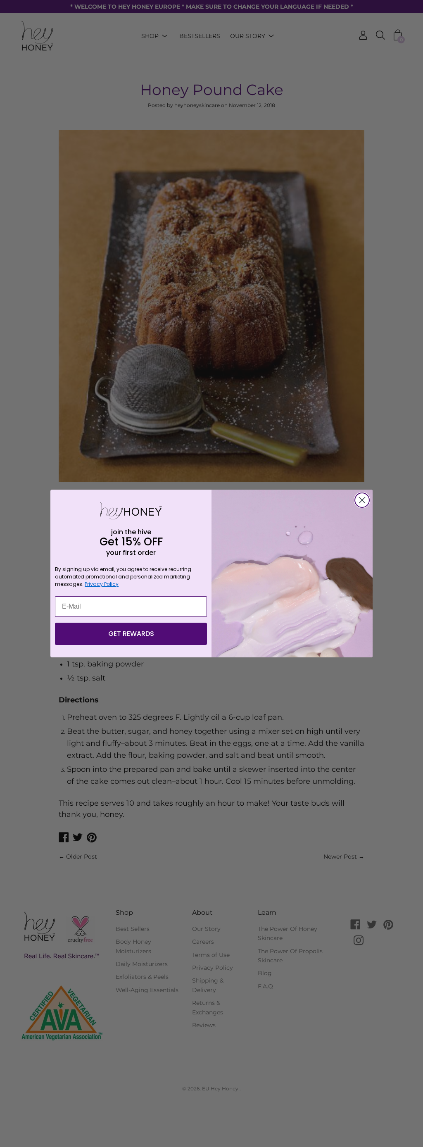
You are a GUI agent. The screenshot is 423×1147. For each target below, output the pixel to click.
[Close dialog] (362, 500)
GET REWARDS (131, 633)
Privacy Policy (102, 584)
